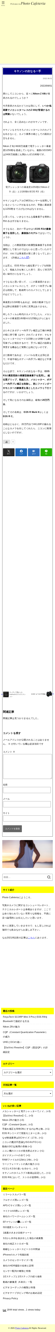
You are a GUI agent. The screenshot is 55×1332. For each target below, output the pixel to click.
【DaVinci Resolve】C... (15, 1115)
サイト (6, 813)
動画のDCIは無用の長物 (14, 1146)
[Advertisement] (27, 36)
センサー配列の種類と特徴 (17, 1271)
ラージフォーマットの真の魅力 (18, 1164)
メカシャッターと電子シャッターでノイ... (24, 1111)
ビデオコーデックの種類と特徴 (19, 1287)
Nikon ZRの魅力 (10, 1120)
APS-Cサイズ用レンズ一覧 (17, 1205)
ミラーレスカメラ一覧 (14, 1194)
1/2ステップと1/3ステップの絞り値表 (22, 1276)
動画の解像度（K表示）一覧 (17, 1282)
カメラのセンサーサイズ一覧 (18, 1260)
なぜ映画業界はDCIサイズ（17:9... (20, 1137)
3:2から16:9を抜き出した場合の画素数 (23, 1238)
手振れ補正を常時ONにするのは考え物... (23, 1129)
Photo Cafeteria (21, 1328)
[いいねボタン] (6, 442)
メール (6, 799)
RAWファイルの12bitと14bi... (17, 1159)
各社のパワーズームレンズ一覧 (19, 1216)
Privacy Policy (10, 1298)
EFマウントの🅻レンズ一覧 (17, 1222)
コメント (9, 751)
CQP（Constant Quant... (15, 1124)
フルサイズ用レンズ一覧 (15, 1200)
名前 (5, 784)
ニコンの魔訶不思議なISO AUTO (19, 1142)
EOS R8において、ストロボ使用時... (21, 1177)
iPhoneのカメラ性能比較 (16, 1254)
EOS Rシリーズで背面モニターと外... (22, 1133)
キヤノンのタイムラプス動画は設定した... (24, 1173)
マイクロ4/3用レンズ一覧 (16, 1211)
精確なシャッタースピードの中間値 (21, 1249)
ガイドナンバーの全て (13, 1155)
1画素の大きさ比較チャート (17, 1232)
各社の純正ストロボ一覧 (15, 1243)
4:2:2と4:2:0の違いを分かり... (17, 1168)
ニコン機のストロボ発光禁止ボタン (20, 1150)
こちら (22, 257)
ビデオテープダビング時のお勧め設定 (22, 1293)
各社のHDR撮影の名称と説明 (18, 1265)
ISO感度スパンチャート (15, 1227)
